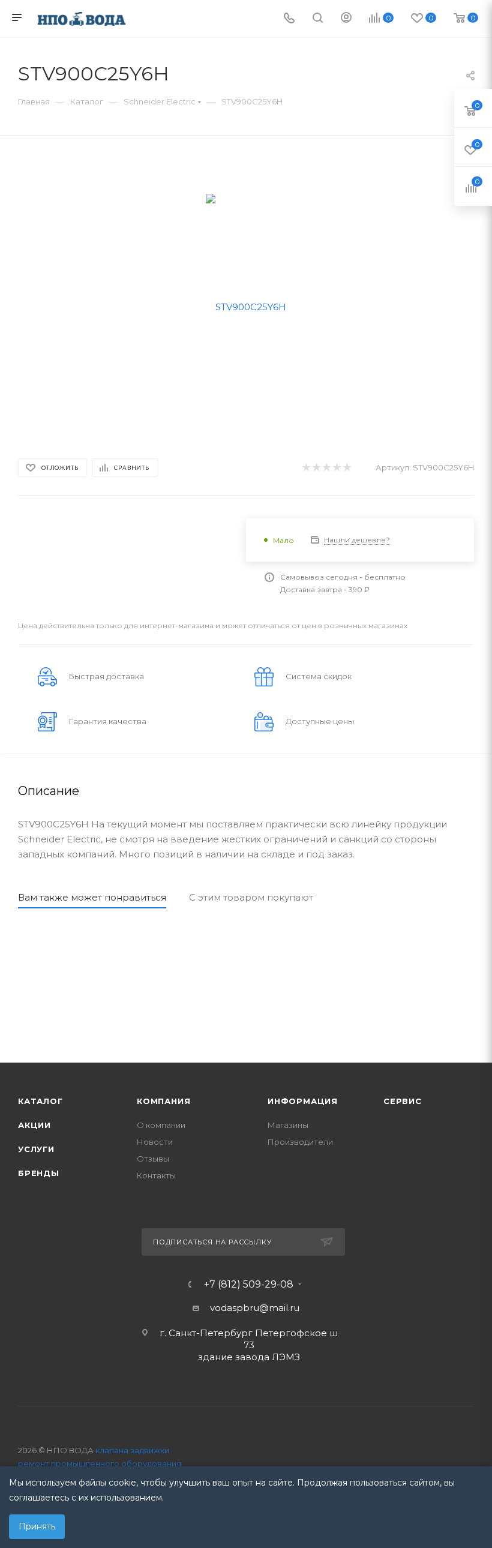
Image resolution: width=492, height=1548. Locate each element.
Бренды (38, 1173)
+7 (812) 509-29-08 (248, 1284)
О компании (161, 1125)
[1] (306, 467)
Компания (163, 1101)
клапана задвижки (132, 1450)
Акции (34, 1125)
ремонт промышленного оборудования (99, 1463)
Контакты (156, 1175)
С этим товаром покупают (251, 897)
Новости (155, 1142)
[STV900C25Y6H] (246, 305)
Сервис (402, 1101)
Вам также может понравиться (92, 897)
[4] (336, 467)
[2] (316, 467)
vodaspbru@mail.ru (254, 1307)
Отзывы (153, 1158)
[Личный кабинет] (346, 19)
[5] (346, 467)
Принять (37, 1526)
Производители (300, 1142)
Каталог (40, 1101)
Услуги (36, 1149)
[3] (326, 467)
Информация (303, 1101)
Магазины (288, 1125)
